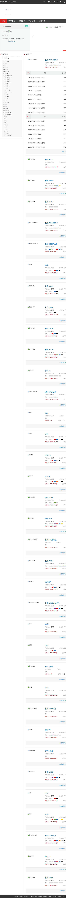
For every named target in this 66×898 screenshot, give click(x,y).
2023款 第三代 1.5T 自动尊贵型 (36, 108)
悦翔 (5, 63)
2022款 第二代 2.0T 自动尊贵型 (36, 121)
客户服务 (55, 896)
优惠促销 (22, 21)
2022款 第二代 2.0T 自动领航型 (36, 125)
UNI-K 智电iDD (7, 90)
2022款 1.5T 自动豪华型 (34, 95)
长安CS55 (6, 133)
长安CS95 (6, 94)
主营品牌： (5, 31)
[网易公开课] (49, 2)
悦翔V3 (6, 104)
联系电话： (5, 35)
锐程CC (6, 69)
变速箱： (61, 62)
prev (33, 37)
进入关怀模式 (12, 1)
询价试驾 (32, 21)
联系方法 (45, 896)
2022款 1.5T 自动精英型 (34, 90)
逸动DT (6, 67)
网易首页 (2, 1)
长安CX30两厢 (7, 114)
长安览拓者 (49, 666)
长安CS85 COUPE (8, 92)
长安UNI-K (6, 88)
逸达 (46, 413)
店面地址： (5, 38)
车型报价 (12, 21)
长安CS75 (6, 79)
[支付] (60, 2)
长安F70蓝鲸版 (7, 135)
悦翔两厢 (6, 102)
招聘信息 (50, 896)
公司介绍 (42, 21)
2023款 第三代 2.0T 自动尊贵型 (36, 143)
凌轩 (5, 127)
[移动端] (44, 2)
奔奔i (5, 100)
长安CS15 (6, 73)
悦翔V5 (6, 106)
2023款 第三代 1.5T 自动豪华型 (36, 103)
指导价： (60, 420)
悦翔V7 (6, 108)
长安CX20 (6, 110)
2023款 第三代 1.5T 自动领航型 (36, 112)
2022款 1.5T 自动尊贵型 (34, 99)
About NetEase (33, 896)
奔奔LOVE (6, 98)
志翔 (5, 116)
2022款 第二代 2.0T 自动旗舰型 (36, 130)
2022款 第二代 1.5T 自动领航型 (36, 86)
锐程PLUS (6, 71)
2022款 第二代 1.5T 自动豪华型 (36, 77)
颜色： (47, 65)
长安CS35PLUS (8, 75)
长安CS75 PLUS (8, 81)
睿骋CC (6, 125)
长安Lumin (6, 61)
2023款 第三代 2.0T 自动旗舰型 (36, 147)
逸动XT (6, 131)
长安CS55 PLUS (8, 77)
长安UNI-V (6, 83)
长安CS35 (6, 129)
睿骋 (5, 122)
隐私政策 (60, 896)
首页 (3, 21)
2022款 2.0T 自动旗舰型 (34, 138)
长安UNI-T (6, 86)
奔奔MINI (6, 96)
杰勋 (5, 120)
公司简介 (40, 896)
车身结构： (48, 62)
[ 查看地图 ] (11, 41)
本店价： (47, 67)
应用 (6, 1)
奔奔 (5, 118)
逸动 (5, 65)
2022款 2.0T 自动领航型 (34, 134)
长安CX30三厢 (7, 112)
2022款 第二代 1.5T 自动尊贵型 (36, 82)
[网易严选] (55, 2)
